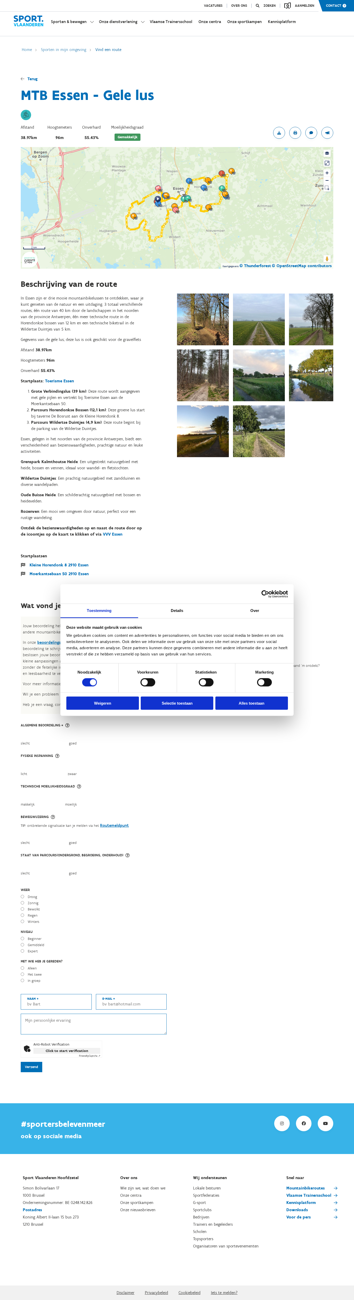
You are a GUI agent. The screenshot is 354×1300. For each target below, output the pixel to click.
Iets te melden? (224, 1292)
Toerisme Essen (59, 380)
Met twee (35, 974)
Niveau (27, 932)
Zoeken (270, 6)
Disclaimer (125, 1292)
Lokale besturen (207, 1188)
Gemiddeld (36, 945)
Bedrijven (201, 1217)
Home (27, 49)
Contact (333, 6)
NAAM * (32, 998)
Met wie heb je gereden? (41, 961)
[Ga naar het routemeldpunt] (327, 133)
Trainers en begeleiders (213, 1224)
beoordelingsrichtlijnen (58, 642)
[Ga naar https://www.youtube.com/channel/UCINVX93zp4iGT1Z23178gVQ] (325, 1123)
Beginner (34, 939)
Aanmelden (304, 5)
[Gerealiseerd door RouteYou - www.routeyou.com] (30, 264)
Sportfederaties (206, 1195)
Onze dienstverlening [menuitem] (118, 21)
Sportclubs (202, 1209)
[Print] (295, 133)
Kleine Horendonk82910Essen (59, 565)
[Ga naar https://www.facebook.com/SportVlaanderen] (303, 1123)
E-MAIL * (108, 998)
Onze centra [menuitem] (210, 21)
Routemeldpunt (114, 825)
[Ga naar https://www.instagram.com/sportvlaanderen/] (282, 1123)
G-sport (199, 1202)
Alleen (32, 968)
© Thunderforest (255, 265)
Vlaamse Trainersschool (308, 1195)
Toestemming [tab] (99, 610)
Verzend (31, 1067)
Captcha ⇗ (89, 1055)
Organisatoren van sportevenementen (226, 1246)
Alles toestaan (251, 703)
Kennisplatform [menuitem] (282, 21)
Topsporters (203, 1238)
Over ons (239, 6)
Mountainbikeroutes (305, 1188)
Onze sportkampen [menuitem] (244, 21)
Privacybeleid (156, 1292)
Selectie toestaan (177, 703)
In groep (34, 980)
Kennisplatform (301, 1202)
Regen (33, 915)
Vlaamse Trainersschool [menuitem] (171, 21)
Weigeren (102, 703)
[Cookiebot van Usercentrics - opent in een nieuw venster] (265, 594)
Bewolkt (34, 909)
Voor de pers (298, 1217)
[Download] (279, 133)
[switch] (147, 682)
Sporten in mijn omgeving (63, 49)
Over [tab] (254, 610)
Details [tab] (177, 610)
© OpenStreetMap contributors (302, 265)
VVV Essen (112, 534)
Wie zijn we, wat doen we (142, 1188)
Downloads (297, 1209)
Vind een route (108, 49)
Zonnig (33, 903)
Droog (32, 897)
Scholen (200, 1231)
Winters (33, 921)
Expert (33, 951)
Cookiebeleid (190, 1292)
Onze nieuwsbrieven (137, 1209)
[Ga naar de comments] (311, 133)
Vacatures (213, 6)
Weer (25, 890)
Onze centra (130, 1195)
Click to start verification (67, 1051)
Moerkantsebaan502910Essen (59, 573)
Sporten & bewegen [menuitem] (69, 21)
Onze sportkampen (136, 1202)
